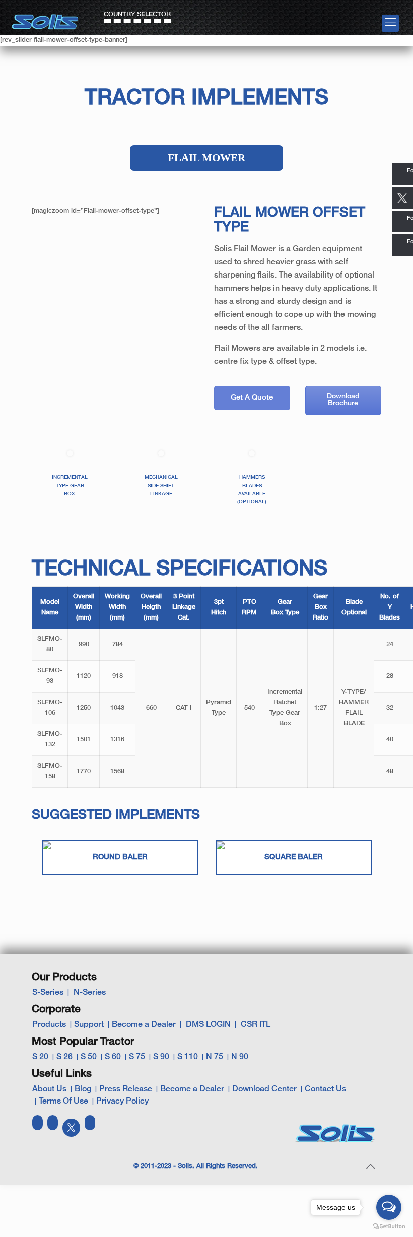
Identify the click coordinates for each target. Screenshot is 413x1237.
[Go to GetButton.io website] (389, 1226)
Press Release (125, 1089)
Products (49, 1024)
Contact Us (325, 1089)
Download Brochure (343, 400)
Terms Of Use (63, 1101)
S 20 (40, 1057)
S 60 (113, 1057)
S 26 (64, 1057)
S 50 (89, 1057)
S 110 (187, 1057)
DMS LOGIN (208, 1024)
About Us (49, 1089)
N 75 (214, 1057)
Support (89, 1024)
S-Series (47, 992)
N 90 (239, 1057)
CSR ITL (255, 1024)
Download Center (264, 1089)
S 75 (137, 1057)
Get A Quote (252, 397)
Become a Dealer (144, 1024)
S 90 (161, 1057)
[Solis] (45, 18)
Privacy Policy (122, 1101)
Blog (83, 1089)
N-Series (90, 992)
